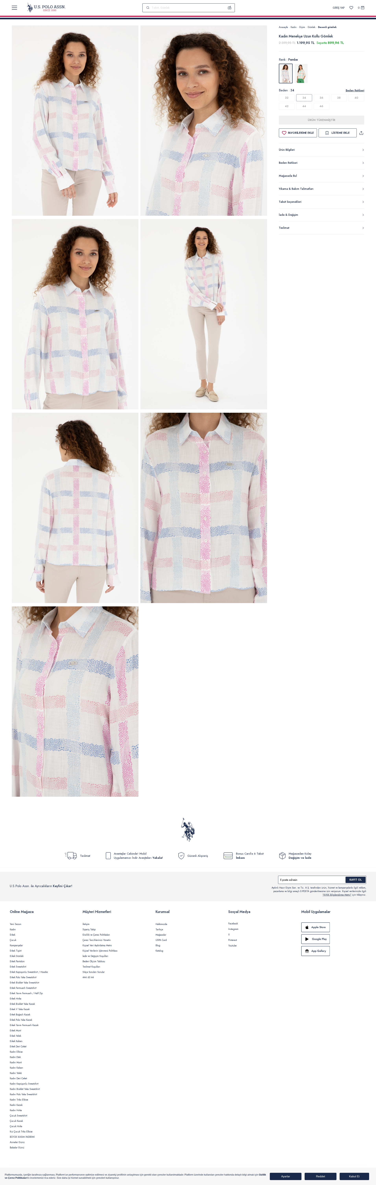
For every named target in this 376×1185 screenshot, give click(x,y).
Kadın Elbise (16, 1052)
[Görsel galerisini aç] (75, 121)
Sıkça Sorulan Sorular (94, 972)
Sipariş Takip (89, 929)
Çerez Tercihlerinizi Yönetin (97, 940)
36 (321, 98)
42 (286, 106)
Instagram (233, 929)
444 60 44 (88, 977)
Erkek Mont (15, 1030)
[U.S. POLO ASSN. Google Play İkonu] (333, 939)
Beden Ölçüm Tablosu (94, 961)
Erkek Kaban (16, 1041)
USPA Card (161, 940)
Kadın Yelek (16, 1073)
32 (286, 98)
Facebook (233, 923)
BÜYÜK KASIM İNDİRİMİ (22, 1137)
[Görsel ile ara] (229, 7)
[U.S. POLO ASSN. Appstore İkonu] (333, 927)
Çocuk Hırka (16, 1126)
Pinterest (232, 940)
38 (339, 98)
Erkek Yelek (15, 1036)
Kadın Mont (16, 1062)
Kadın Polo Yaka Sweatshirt (23, 1094)
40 (356, 98)
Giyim (302, 27)
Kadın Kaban (16, 1068)
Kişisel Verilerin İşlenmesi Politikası (100, 951)
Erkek (12, 935)
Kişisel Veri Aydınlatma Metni (97, 945)
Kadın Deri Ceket (18, 1078)
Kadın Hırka (16, 1110)
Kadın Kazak (16, 1105)
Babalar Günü (17, 1147)
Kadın (294, 27)
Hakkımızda (161, 924)
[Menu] (14, 8)
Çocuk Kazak (16, 1121)
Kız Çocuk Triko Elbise (21, 1131)
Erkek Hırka (15, 998)
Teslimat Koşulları (91, 966)
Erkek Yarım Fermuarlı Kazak (24, 1025)
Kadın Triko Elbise (19, 1099)
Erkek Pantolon (17, 961)
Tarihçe (159, 929)
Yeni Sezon (15, 924)
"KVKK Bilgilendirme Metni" (337, 895)
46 (321, 106)
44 (304, 106)
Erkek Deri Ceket (18, 1046)
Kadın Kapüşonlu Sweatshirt (24, 1084)
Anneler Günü (17, 1142)
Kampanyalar (16, 945)
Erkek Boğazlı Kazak (20, 1014)
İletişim (86, 924)
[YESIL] (301, 73)
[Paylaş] (361, 132)
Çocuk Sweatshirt (18, 1115)
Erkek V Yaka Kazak (19, 1009)
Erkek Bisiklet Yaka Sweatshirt (24, 982)
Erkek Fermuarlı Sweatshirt (23, 988)
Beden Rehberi (355, 90)
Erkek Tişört (15, 951)
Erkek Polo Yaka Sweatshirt (23, 977)
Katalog (159, 951)
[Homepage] (46, 8)
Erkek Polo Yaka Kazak (21, 1020)
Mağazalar (161, 935)
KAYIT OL (355, 880)
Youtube (232, 945)
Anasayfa (283, 27)
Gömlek (311, 27)
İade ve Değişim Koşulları (95, 956)
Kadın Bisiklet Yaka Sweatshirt (25, 1089)
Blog (158, 945)
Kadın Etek (15, 1057)
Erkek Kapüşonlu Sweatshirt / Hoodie (29, 972)
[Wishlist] (351, 7)
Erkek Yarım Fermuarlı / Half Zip (26, 993)
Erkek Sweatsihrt (18, 966)
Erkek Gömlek (16, 956)
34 (304, 98)
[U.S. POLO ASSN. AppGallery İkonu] (333, 951)
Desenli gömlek (327, 27)
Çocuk (13, 940)
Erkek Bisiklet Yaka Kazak (22, 1004)
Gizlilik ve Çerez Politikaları (96, 935)
